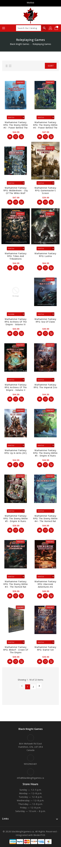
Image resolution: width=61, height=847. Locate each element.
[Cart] (57, 28)
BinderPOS (39, 834)
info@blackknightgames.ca (30, 777)
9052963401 (30, 763)
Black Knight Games (19, 44)
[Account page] (51, 28)
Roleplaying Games (42, 44)
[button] (38, 66)
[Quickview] (9, 136)
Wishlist (30, 2)
